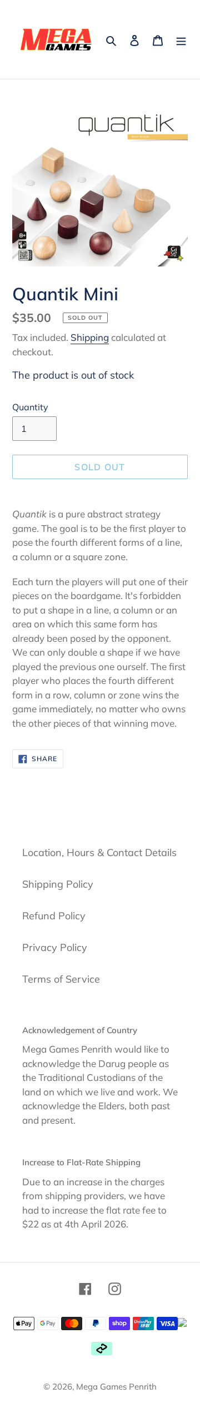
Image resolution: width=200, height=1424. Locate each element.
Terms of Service (61, 979)
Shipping (90, 337)
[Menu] (181, 39)
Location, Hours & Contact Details (99, 852)
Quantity (30, 406)
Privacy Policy (54, 947)
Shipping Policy (57, 884)
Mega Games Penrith (116, 1386)
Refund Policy (54, 915)
